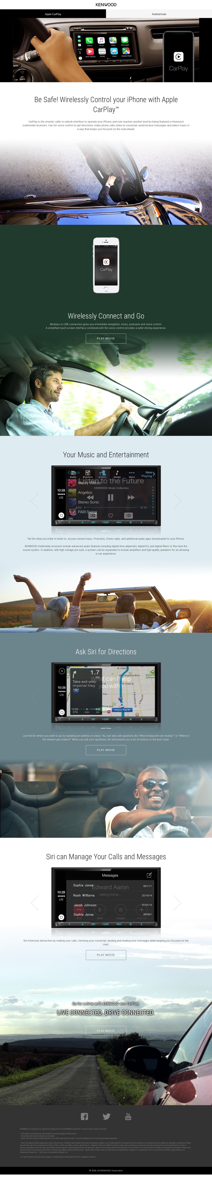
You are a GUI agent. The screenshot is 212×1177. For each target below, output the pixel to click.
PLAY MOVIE (106, 338)
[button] (34, 501)
